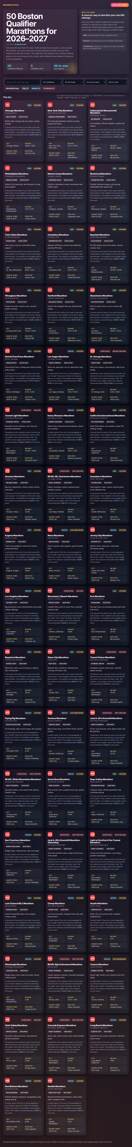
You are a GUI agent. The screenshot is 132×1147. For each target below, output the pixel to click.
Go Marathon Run (20, 44)
